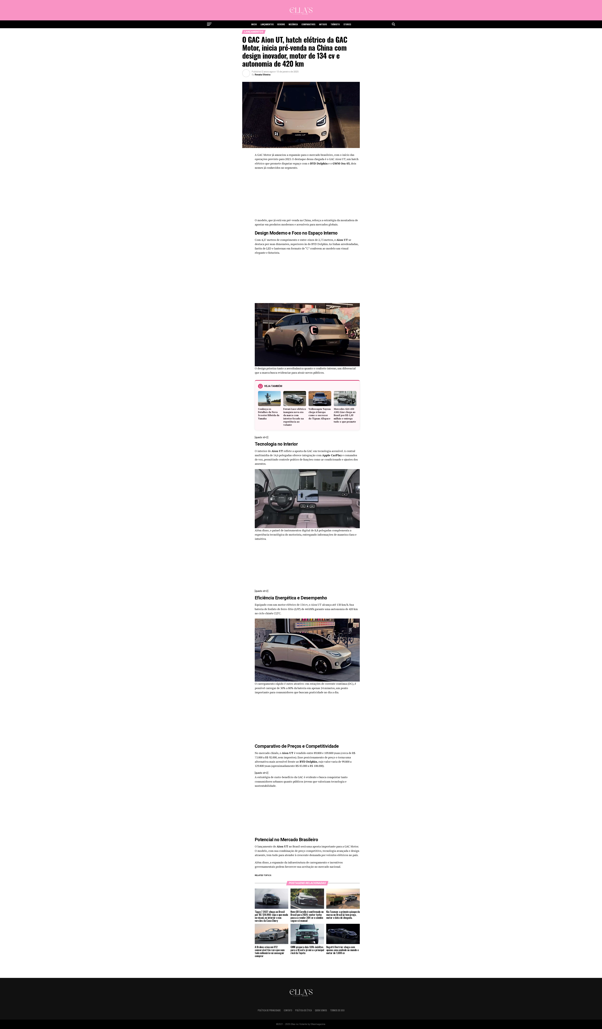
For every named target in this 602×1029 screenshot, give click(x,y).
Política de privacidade (269, 1010)
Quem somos (321, 1010)
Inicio (254, 24)
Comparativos (308, 24)
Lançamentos (267, 24)
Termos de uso (337, 1010)
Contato (288, 1010)
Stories (347, 24)
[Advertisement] (307, 195)
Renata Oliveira (262, 74)
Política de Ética (303, 1010)
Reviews (281, 24)
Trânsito (335, 24)
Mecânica (293, 24)
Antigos (323, 24)
